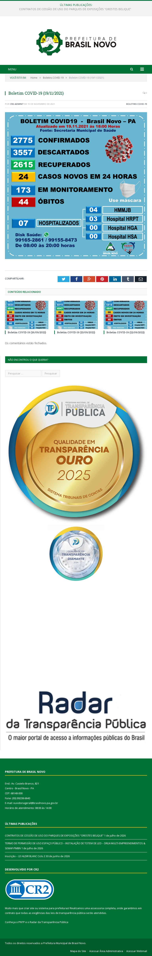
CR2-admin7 (16, 103)
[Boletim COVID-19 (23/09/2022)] (76, 315)
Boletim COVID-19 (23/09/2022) (76, 332)
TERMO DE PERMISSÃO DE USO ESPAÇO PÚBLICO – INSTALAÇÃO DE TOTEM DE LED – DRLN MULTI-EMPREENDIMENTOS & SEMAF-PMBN (77, 9)
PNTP (21, 922)
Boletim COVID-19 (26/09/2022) (27, 332)
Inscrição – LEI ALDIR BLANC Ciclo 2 (25, 856)
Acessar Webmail (136, 951)
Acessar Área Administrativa (106, 951)
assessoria (97, 908)
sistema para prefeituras (54, 908)
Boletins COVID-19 (136, 103)
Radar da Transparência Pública (49, 922)
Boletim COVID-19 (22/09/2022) (125, 332)
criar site (29, 908)
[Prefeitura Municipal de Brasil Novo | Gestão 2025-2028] (76, 41)
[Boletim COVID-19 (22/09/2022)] (125, 315)
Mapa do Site (78, 951)
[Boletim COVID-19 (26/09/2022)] (26, 315)
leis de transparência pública (68, 913)
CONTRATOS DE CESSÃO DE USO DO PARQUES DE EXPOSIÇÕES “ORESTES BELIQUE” (54, 835)
